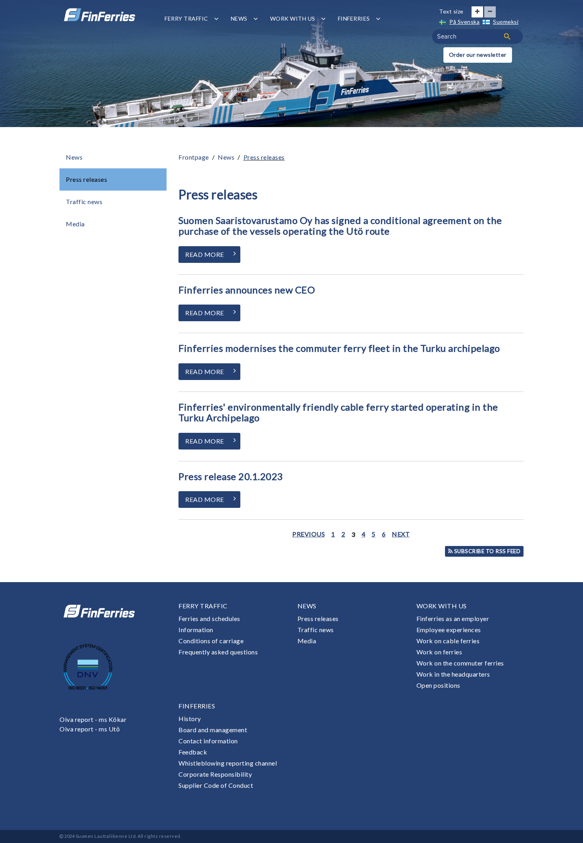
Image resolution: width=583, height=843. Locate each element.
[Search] (507, 36)
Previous (308, 534)
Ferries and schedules (209, 618)
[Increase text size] (477, 11)
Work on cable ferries (448, 640)
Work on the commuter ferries (460, 663)
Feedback (192, 752)
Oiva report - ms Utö (89, 729)
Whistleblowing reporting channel (227, 763)
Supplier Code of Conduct (215, 785)
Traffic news (84, 201)
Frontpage (193, 157)
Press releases (86, 179)
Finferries (354, 18)
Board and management (212, 729)
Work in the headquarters (453, 674)
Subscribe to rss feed (486, 551)
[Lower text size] (490, 11)
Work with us (292, 18)
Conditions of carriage (211, 640)
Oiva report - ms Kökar (93, 719)
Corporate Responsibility (215, 774)
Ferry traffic (186, 18)
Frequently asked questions (218, 652)
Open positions (438, 685)
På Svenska (464, 21)
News (239, 18)
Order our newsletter (477, 54)
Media (75, 224)
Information (195, 629)
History (189, 718)
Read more (204, 254)
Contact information (208, 741)
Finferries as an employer (452, 618)
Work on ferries (439, 652)
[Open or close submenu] (216, 18)
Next (401, 534)
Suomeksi (505, 21)
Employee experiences (448, 629)
